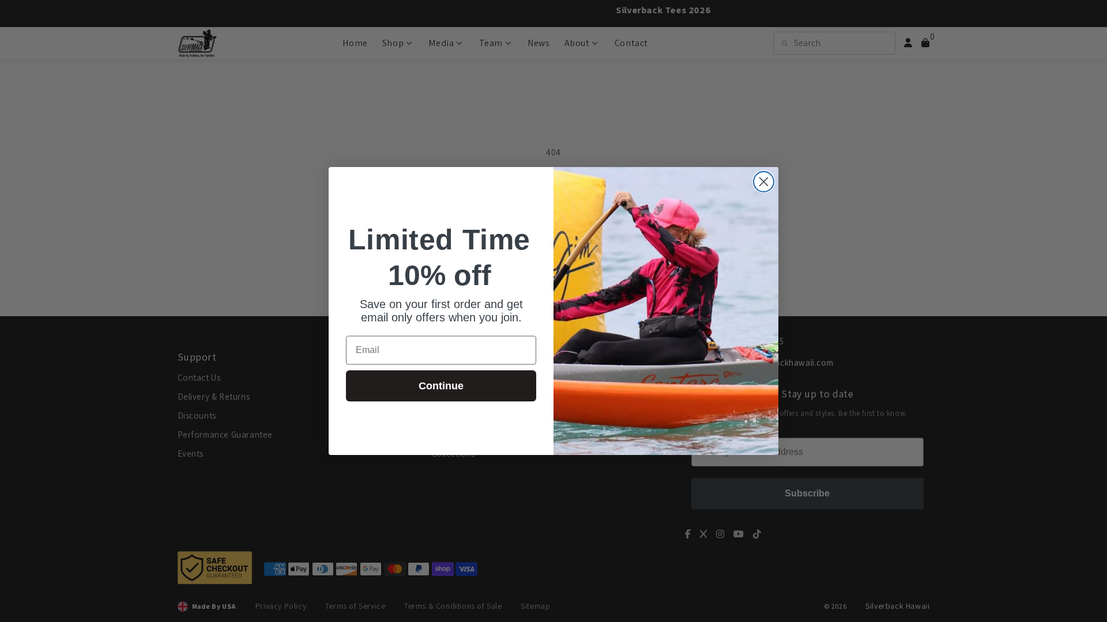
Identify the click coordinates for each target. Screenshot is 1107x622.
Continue (441, 386)
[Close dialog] (764, 182)
